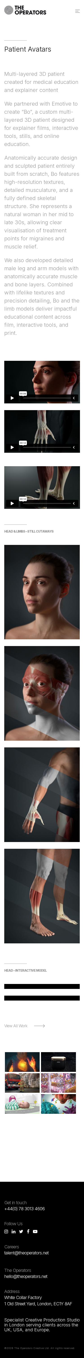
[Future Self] (22, 1083)
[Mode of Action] (58, 1083)
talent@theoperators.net (26, 1253)
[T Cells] (58, 1104)
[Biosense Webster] (22, 1062)
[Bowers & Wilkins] (58, 1062)
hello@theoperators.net (25, 1276)
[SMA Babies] (22, 1104)
